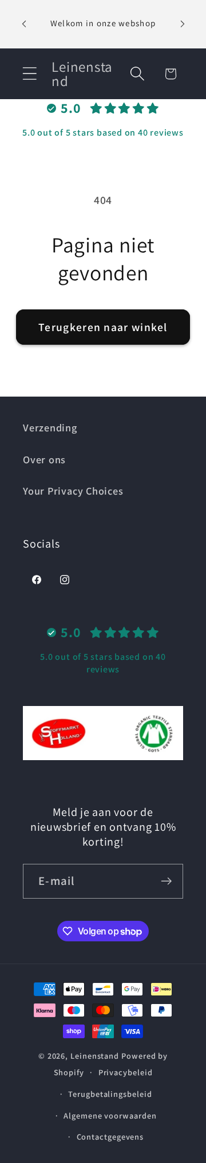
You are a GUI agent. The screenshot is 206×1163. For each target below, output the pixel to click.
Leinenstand (94, 1055)
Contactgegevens (110, 1136)
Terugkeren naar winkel (103, 327)
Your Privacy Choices (73, 490)
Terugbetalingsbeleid (110, 1093)
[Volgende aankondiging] (182, 23)
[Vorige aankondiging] (24, 23)
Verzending (50, 427)
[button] (29, 74)
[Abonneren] (166, 881)
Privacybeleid (125, 1072)
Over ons (44, 459)
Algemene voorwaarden (110, 1115)
